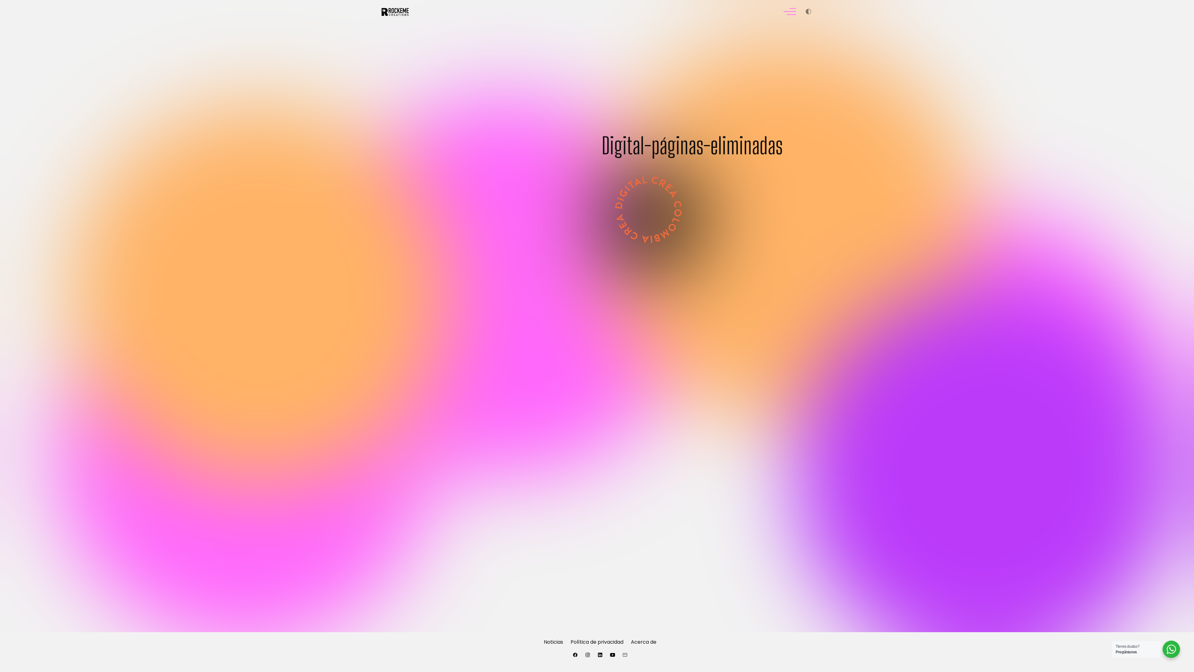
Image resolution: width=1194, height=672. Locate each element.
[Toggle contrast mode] (808, 12)
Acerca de (643, 642)
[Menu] (790, 12)
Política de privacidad (597, 642)
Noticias (553, 642)
